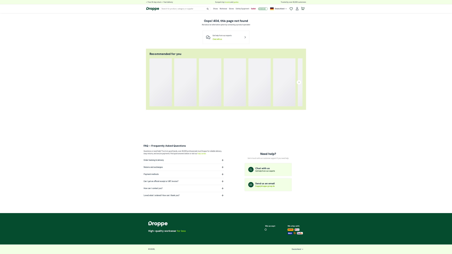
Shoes (215, 9)
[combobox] (185, 9)
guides (236, 2)
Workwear (223, 9)
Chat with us (217, 39)
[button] (207, 9)
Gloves (231, 9)
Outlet (253, 9)
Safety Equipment (242, 9)
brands (227, 2)
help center (202, 154)
